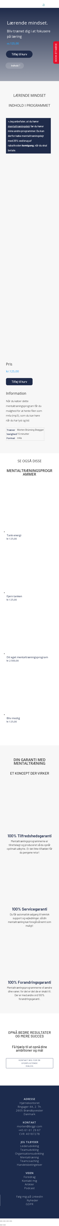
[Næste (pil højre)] (4, 1224)
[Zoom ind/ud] (10, 1221)
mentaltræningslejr (19, 126)
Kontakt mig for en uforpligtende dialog (29, 1063)
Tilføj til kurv (19, 54)
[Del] (4, 1221)
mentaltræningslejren (30, 303)
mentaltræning (25, 324)
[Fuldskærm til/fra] (7, 1221)
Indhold (14, 65)
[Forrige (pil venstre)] (1, 1224)
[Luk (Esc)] (1, 1221)
